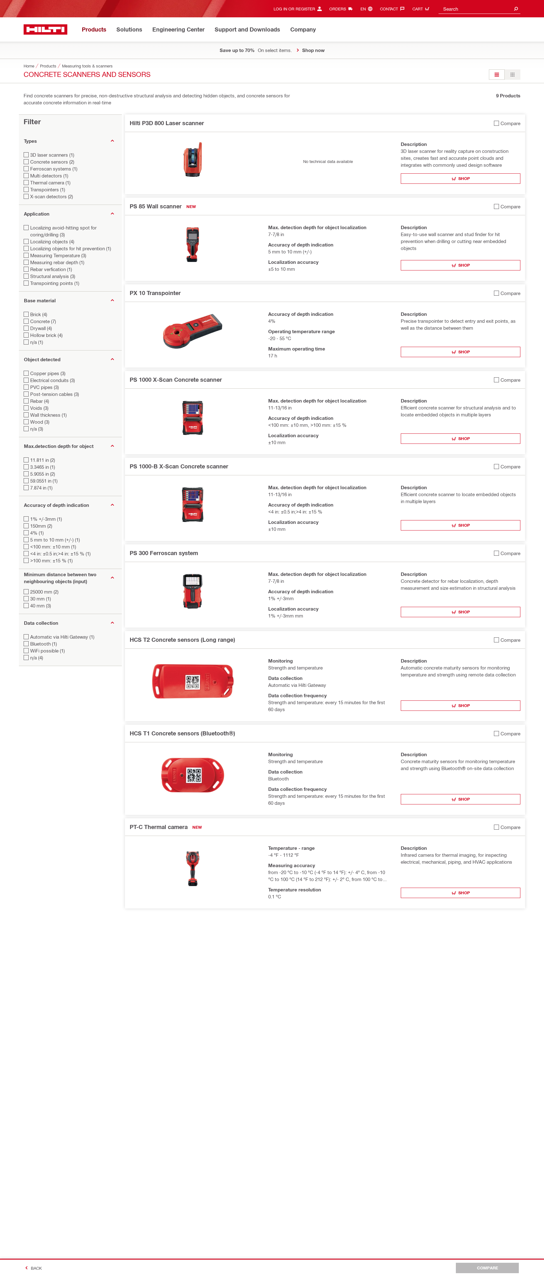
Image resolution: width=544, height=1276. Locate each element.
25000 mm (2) (44, 591)
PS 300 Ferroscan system (164, 552)
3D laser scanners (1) (52, 155)
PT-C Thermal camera (159, 826)
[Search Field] (516, 8)
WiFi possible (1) (47, 650)
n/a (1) (36, 342)
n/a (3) (36, 429)
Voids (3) (39, 408)
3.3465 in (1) (42, 467)
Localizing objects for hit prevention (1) (70, 248)
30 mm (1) (40, 598)
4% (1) (37, 533)
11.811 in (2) (42, 460)
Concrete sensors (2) (52, 162)
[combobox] (479, 8)
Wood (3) (39, 422)
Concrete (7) (43, 321)
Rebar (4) (39, 401)
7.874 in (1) (41, 487)
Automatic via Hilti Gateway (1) (62, 637)
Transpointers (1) (47, 189)
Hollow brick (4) (46, 335)
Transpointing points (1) (54, 283)
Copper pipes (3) (47, 373)
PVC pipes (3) (44, 387)
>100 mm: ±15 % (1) (51, 560)
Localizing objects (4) (52, 241)
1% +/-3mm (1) (46, 519)
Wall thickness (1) (48, 415)
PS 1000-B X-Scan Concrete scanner (179, 466)
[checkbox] (507, 123)
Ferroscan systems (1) (53, 168)
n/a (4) (36, 657)
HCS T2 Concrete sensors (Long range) (182, 639)
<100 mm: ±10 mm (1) (53, 546)
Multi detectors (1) (49, 175)
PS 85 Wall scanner (156, 206)
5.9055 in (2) (42, 474)
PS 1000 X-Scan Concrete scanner (176, 379)
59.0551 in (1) (44, 481)
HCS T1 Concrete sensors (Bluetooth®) (182, 733)
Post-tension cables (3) (54, 394)
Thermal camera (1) (50, 182)
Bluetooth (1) (43, 644)
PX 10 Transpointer (155, 292)
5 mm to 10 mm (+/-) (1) (55, 539)
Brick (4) (38, 314)
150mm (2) (41, 526)
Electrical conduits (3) (52, 380)
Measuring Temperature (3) (58, 255)
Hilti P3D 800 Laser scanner (167, 122)
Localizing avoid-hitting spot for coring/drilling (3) (63, 231)
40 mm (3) (40, 605)
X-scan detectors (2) (51, 196)
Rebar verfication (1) (51, 269)
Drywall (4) (41, 328)
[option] (497, 74)
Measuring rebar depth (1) (57, 262)
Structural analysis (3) (52, 276)
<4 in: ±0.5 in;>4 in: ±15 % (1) (60, 553)
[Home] (45, 29)
